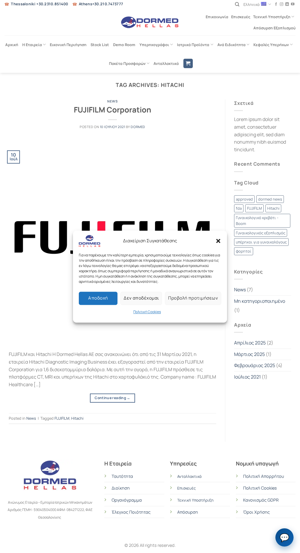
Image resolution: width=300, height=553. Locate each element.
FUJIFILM (61, 418)
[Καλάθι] (188, 63)
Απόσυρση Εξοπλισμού (274, 28)
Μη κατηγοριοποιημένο (259, 301)
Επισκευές (240, 16)
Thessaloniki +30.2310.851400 (39, 3)
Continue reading (112, 397)
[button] (218, 241)
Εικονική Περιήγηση (68, 44)
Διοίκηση (121, 488)
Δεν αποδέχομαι (141, 298)
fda (239, 208)
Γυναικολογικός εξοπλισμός (260, 233)
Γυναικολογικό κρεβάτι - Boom (257, 220)
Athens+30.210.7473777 (101, 3)
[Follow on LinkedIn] (287, 4)
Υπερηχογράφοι (154, 44)
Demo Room (124, 44)
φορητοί (243, 251)
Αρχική (11, 44)
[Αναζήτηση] (237, 4)
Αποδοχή (98, 298)
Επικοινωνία (217, 16)
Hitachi (77, 418)
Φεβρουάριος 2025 (254, 365)
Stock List (100, 44)
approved (244, 199)
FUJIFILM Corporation (112, 110)
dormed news (270, 199)
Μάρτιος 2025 (249, 354)
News (112, 101)
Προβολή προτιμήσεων (193, 298)
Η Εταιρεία (32, 44)
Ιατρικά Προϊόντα (193, 44)
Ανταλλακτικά (166, 63)
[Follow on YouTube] (292, 4)
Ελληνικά (251, 4)
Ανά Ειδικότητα (231, 44)
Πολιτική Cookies (147, 311)
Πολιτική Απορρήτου (263, 476)
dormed (138, 127)
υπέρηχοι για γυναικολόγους (261, 242)
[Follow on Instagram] (281, 4)
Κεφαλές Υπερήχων (271, 44)
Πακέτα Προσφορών (127, 63)
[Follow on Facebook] (276, 4)
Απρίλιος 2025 (250, 342)
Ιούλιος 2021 (247, 377)
